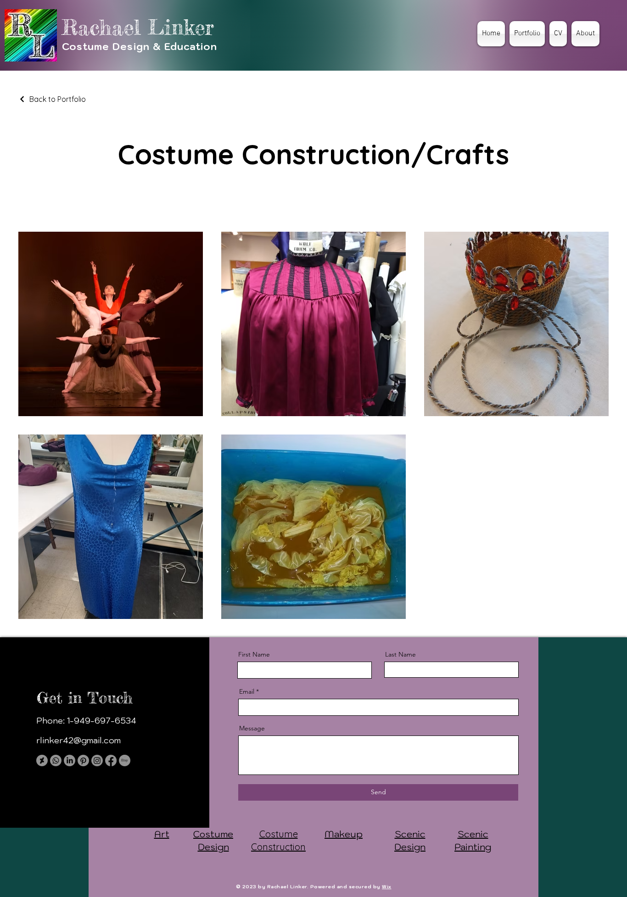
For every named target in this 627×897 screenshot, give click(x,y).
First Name (254, 654)
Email (246, 691)
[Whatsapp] (56, 760)
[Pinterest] (83, 760)
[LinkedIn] (69, 760)
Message (252, 728)
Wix (387, 887)
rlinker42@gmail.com (78, 740)
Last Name (400, 654)
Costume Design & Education (139, 46)
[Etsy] (124, 760)
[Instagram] (97, 760)
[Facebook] (111, 760)
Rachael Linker (138, 27)
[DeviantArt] (42, 760)
